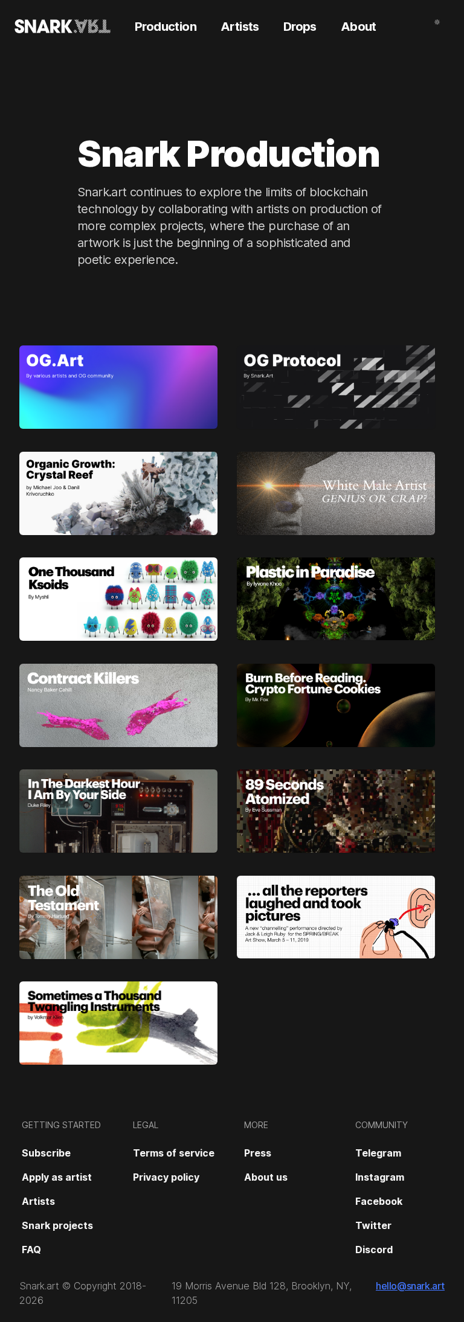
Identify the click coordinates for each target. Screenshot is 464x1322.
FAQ (31, 1249)
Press (257, 1153)
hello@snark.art (410, 1286)
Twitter (373, 1225)
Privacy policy (166, 1177)
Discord (374, 1249)
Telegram (378, 1153)
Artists (38, 1201)
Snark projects (57, 1225)
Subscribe (46, 1153)
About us (266, 1177)
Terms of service (173, 1153)
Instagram (379, 1177)
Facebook (378, 1201)
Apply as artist (57, 1177)
